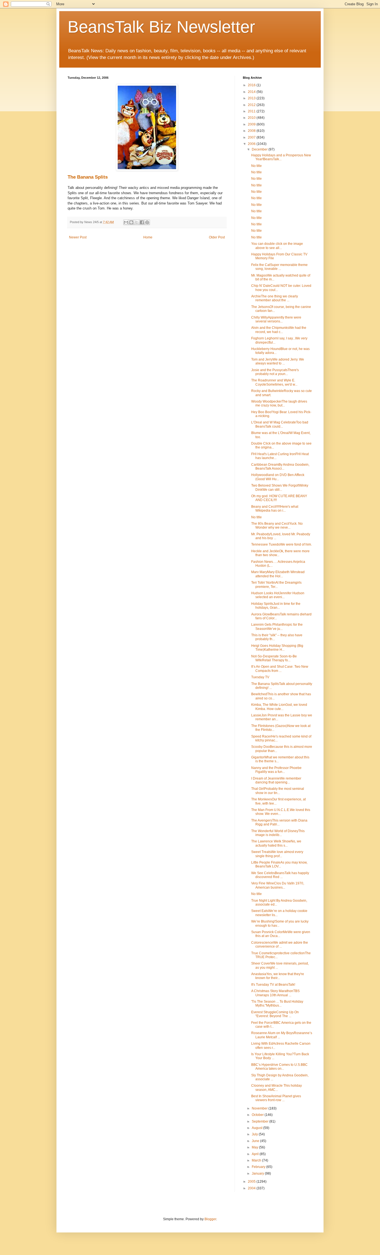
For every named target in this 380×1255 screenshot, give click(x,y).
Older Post (217, 237)
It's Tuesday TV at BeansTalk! (273, 985)
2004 (252, 1188)
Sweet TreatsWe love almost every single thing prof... (277, 854)
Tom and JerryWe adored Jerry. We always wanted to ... (277, 361)
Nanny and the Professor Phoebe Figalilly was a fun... (276, 770)
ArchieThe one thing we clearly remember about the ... (274, 298)
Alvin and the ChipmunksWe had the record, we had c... (278, 330)
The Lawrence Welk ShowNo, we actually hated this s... (276, 843)
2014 (252, 92)
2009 (252, 124)
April (256, 1154)
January (258, 1173)
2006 (252, 144)
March (257, 1160)
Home (147, 237)
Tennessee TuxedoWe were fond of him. (281, 544)
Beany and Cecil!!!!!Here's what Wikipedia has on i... (274, 508)
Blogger (210, 1219)
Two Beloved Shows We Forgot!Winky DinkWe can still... (279, 487)
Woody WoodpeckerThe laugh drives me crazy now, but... (279, 403)
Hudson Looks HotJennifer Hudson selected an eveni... (277, 595)
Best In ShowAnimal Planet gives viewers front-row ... (276, 1098)
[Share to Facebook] (142, 222)
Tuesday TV (260, 677)
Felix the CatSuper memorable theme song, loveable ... (279, 267)
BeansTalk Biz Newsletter (161, 27)
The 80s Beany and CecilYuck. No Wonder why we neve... (277, 525)
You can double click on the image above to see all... (277, 246)
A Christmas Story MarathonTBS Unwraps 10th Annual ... (275, 993)
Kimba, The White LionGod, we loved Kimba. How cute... (279, 707)
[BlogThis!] (131, 222)
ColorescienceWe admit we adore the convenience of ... (279, 944)
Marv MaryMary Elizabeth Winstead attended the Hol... (278, 574)
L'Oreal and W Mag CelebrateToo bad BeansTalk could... (279, 424)
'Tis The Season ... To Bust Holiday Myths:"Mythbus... (277, 1003)
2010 (252, 118)
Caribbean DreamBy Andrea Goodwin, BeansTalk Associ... (280, 466)
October (258, 1115)
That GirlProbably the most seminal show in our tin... (277, 791)
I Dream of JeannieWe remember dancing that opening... (276, 780)
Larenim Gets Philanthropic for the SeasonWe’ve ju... (277, 626)
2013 (252, 98)
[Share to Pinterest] (147, 222)
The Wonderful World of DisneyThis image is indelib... (278, 833)
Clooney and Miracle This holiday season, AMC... (276, 1087)
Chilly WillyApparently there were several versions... (276, 319)
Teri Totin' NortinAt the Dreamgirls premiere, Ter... (276, 584)
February (259, 1167)
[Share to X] (136, 222)
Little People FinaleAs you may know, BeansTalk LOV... (279, 864)
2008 (252, 131)
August (257, 1128)
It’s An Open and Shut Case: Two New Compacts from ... (279, 668)
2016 (252, 85)
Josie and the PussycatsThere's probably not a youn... (275, 372)
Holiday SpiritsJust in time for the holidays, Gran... (275, 606)
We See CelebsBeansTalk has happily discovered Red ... (280, 875)
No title (256, 166)
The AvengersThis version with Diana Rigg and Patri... (279, 822)
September (260, 1121)
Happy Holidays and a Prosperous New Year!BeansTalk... (281, 157)
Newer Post (78, 237)
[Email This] (126, 222)
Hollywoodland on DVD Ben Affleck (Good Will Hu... (277, 477)
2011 (252, 111)
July (255, 1134)
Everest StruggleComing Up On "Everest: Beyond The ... (275, 1014)
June (256, 1141)
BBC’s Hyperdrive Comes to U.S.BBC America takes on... (279, 1067)
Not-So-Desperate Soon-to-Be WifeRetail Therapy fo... (274, 658)
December (260, 149)
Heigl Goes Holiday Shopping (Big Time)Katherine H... (277, 648)
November (260, 1108)
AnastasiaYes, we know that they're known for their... (277, 976)
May (255, 1147)
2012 (252, 105)
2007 (252, 137)
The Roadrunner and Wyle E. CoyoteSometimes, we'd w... (274, 382)
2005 (252, 1182)
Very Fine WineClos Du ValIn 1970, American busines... (277, 885)
